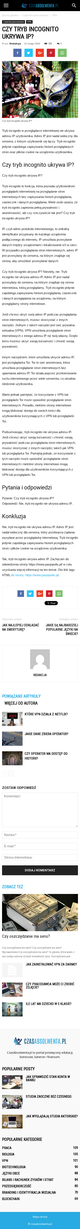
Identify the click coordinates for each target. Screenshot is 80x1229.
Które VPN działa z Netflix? (46, 714)
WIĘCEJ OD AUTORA (21, 703)
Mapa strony (40, 1217)
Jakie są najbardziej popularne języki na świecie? (62, 629)
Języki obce (11, 1173)
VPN (29, 21)
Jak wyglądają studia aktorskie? (52, 1116)
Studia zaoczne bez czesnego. (49, 1096)
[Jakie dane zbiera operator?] (12, 739)
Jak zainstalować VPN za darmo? (51, 964)
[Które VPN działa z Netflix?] (12, 719)
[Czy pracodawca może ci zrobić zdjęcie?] (12, 990)
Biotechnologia (14, 1167)
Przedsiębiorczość (16, 1186)
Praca (6, 1148)
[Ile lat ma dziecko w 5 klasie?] (12, 1009)
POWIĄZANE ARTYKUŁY (21, 696)
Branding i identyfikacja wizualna (29, 1192)
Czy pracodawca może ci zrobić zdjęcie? (50, 985)
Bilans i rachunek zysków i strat (28, 1180)
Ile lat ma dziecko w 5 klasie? (48, 1004)
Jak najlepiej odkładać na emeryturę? (20, 627)
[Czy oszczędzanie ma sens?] (40, 912)
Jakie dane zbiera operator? (46, 734)
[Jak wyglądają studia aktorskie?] (12, 1121)
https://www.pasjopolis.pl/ (42, 575)
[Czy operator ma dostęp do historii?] (12, 758)
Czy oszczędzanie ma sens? (26, 936)
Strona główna (10, 15)
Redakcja (15, 43)
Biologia (8, 1154)
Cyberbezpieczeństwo (13, 21)
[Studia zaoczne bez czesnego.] (12, 1102)
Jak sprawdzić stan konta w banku (48, 1078)
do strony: (18, 575)
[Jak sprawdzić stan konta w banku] (12, 1082)
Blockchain (10, 1199)
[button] (74, 5)
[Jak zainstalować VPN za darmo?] (12, 970)
